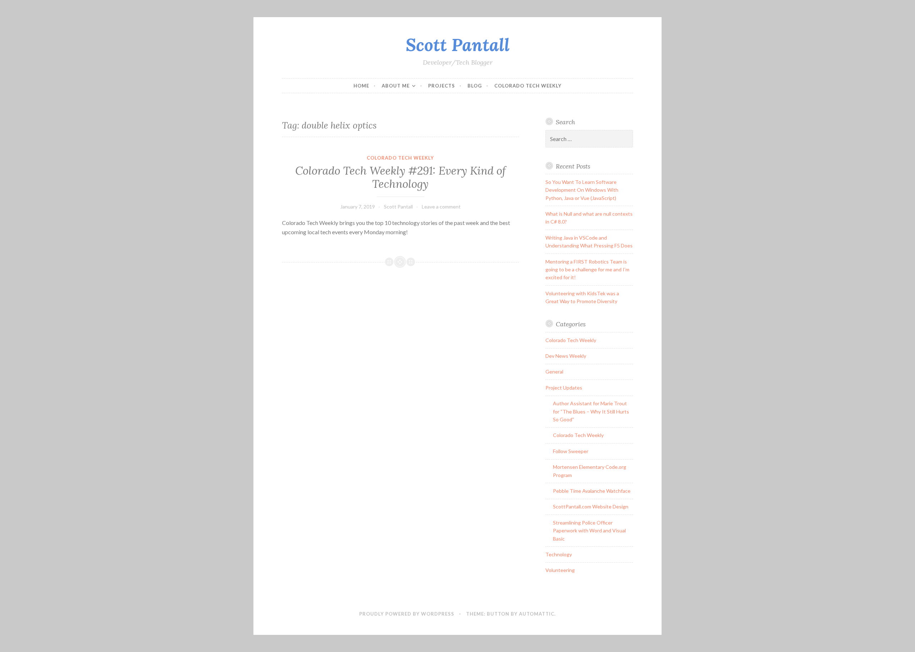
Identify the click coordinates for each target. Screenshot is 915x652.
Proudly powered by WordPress (406, 614)
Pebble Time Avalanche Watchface (591, 491)
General (554, 371)
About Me (396, 86)
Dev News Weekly (565, 356)
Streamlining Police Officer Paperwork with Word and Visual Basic (589, 531)
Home (361, 86)
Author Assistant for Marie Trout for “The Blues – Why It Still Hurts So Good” (591, 411)
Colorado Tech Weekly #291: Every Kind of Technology (400, 177)
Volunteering (560, 570)
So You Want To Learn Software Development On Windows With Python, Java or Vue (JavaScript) (581, 190)
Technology (558, 554)
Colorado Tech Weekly (528, 86)
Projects (441, 86)
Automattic (536, 614)
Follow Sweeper (570, 451)
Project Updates (563, 388)
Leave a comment (441, 207)
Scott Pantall (458, 45)
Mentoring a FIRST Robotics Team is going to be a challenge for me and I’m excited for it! (587, 270)
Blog (475, 86)
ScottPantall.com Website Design (590, 506)
